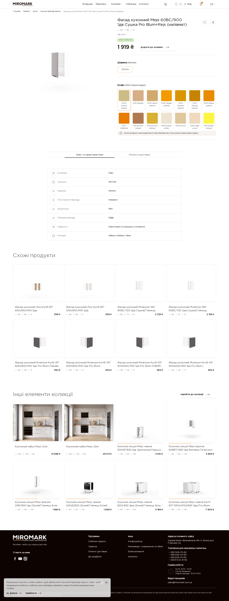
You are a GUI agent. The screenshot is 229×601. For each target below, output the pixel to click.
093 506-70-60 (178, 557)
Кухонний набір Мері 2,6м (82, 446)
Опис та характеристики (89, 155)
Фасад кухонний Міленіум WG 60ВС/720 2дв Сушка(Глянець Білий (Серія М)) (188, 309)
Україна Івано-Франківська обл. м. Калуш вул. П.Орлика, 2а (191, 542)
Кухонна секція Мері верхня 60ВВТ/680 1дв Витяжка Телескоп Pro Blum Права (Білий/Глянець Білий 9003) (190, 448)
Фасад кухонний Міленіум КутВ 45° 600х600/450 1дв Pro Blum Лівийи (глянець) (37, 364)
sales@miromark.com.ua (180, 582)
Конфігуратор (135, 541)
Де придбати (94, 557)
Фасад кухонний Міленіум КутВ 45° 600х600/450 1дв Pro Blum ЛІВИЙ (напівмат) (139, 364)
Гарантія (92, 546)
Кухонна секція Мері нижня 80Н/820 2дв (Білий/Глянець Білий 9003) (139, 504)
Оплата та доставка (139, 155)
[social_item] (15, 559)
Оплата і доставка (97, 551)
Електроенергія (136, 551)
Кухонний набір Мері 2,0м (31, 446)
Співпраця (131, 4)
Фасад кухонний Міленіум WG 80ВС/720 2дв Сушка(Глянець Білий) (136, 309)
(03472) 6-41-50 (179, 560)
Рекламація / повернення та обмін (145, 546)
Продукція (87, 4)
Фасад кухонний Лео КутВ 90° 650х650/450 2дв (34, 309)
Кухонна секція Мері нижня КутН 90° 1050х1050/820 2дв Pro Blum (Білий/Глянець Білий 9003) (189, 504)
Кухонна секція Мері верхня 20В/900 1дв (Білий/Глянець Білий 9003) (37, 504)
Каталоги (132, 557)
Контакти (143, 4)
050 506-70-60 (178, 552)
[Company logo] (22, 4)
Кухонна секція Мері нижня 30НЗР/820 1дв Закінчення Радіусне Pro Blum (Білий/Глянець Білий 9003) (139, 448)
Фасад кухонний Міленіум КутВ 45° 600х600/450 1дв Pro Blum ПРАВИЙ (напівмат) (191, 364)
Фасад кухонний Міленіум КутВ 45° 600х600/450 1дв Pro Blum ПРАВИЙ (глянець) (88, 364)
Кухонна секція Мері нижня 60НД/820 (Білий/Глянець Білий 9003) (86, 504)
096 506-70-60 (178, 555)
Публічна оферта (97, 541)
